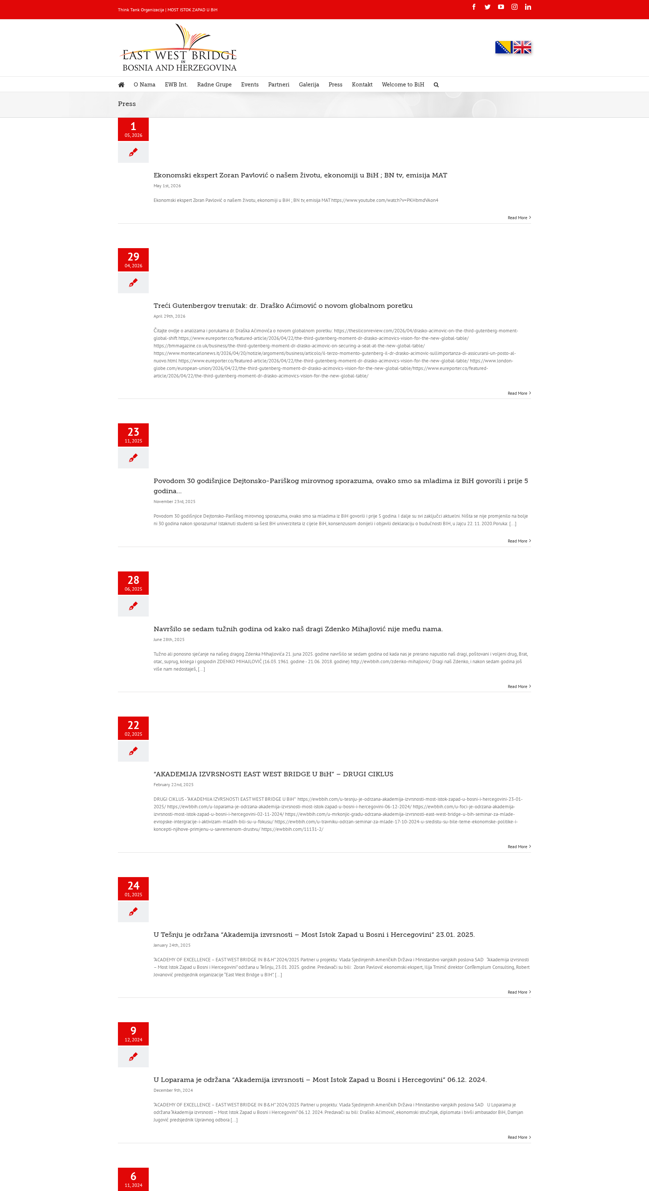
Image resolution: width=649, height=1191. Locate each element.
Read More (517, 217)
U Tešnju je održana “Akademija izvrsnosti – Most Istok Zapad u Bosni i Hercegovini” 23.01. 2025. (314, 934)
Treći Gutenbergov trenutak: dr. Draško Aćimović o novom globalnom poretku (283, 305)
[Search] (436, 84)
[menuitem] (126, 84)
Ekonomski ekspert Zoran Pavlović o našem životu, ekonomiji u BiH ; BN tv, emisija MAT (300, 175)
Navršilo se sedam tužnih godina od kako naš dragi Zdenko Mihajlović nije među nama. (298, 629)
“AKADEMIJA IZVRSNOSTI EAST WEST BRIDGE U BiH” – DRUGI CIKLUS (273, 774)
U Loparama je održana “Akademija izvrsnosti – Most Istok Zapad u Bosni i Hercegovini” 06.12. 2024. (320, 1079)
